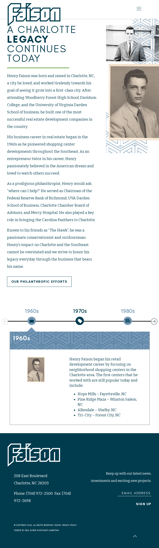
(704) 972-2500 (39, 493)
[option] (32, 319)
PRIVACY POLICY (69, 525)
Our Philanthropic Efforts (39, 282)
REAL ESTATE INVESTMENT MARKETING (42, 530)
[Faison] (34, 14)
